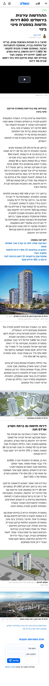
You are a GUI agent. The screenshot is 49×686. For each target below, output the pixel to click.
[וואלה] (24, 3)
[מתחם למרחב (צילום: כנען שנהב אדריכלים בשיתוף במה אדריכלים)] (24, 569)
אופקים (44, 629)
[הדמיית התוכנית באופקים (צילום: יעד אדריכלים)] (24, 405)
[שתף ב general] (4, 3)
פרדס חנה (26, 629)
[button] (38, 3)
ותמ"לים (17, 626)
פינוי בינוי (28, 626)
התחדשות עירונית (40, 626)
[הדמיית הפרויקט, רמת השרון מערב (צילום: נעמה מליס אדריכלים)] (24, 607)
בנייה (22, 626)
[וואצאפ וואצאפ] (9, 3)
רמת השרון (35, 629)
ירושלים (10, 626)
